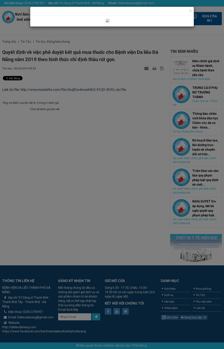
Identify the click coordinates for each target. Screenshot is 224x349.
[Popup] (112, 21)
